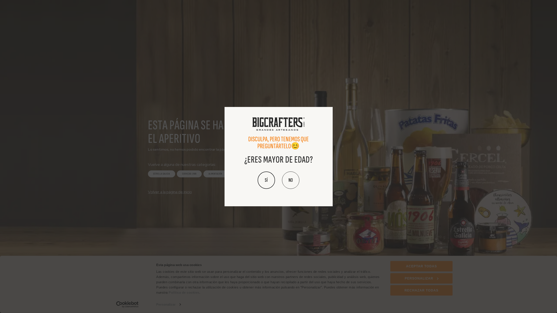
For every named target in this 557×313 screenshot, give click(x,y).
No (291, 180)
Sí (266, 180)
